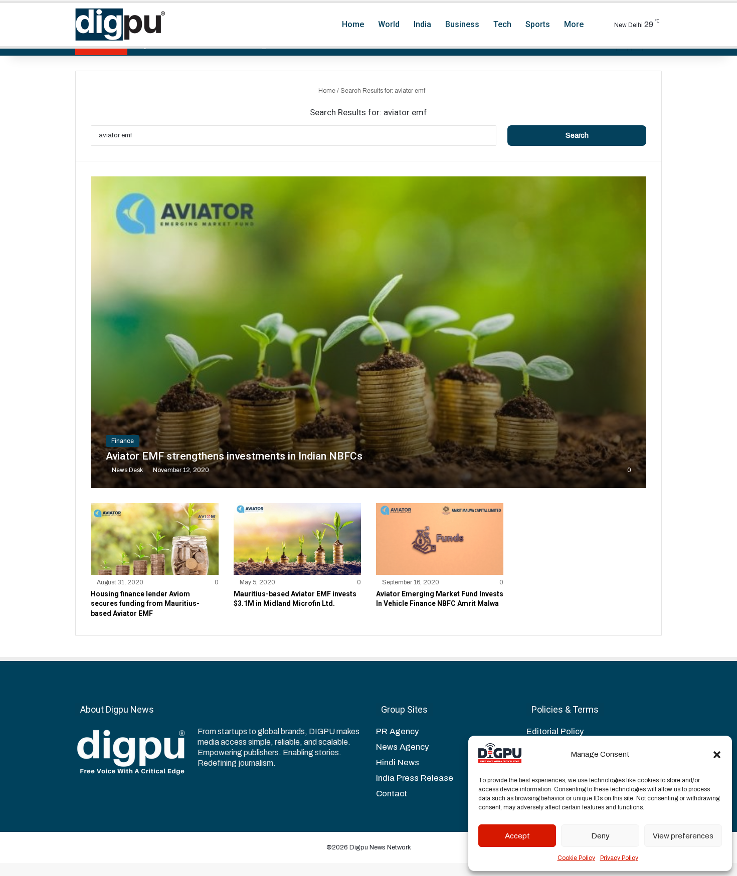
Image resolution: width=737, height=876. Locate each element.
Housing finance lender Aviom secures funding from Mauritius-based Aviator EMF (145, 603)
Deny (600, 836)
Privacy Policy (619, 857)
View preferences (683, 836)
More (574, 24)
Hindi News (397, 762)
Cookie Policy (576, 857)
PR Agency (397, 731)
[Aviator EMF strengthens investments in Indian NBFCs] (368, 332)
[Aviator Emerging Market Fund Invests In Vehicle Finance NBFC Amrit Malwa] (439, 539)
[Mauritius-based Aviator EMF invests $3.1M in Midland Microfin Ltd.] (297, 539)
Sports (537, 24)
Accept (517, 836)
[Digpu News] (120, 24)
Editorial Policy (555, 731)
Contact (391, 793)
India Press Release (414, 778)
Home (353, 24)
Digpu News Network (379, 847)
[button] (717, 755)
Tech (502, 24)
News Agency (402, 747)
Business (462, 24)
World (389, 24)
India (422, 24)
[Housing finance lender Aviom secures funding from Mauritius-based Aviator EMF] (154, 539)
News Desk (127, 470)
